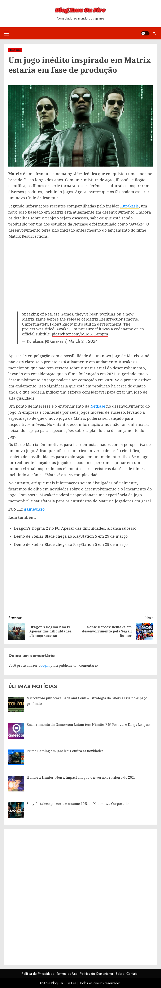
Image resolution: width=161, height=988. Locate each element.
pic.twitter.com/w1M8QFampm (80, 333)
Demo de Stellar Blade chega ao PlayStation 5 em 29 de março (71, 536)
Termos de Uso (67, 973)
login (45, 665)
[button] (6, 33)
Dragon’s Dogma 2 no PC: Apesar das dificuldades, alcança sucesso (75, 528)
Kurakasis (129, 206)
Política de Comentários (97, 973)
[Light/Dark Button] (145, 33)
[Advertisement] (80, 270)
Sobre (120, 973)
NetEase (97, 406)
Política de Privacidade (37, 973)
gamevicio (34, 509)
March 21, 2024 (83, 341)
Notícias (15, 50)
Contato (132, 973)
